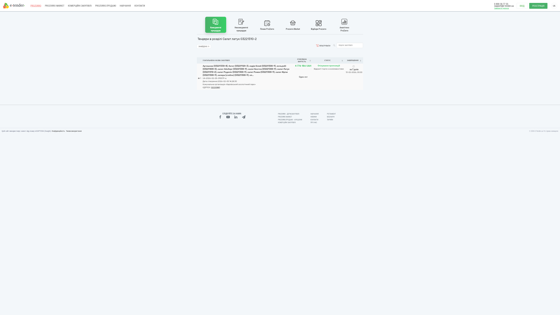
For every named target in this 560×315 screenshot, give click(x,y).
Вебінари (330, 117)
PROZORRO (35, 5)
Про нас (313, 122)
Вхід (522, 6)
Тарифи (330, 120)
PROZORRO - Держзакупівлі (288, 114)
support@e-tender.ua (504, 6)
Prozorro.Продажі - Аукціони (290, 120)
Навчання (125, 5)
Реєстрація (538, 6)
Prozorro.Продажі (105, 5)
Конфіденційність (58, 131)
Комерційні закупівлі (80, 5)
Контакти (139, 5)
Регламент (331, 114)
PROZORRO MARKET (54, 5)
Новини (313, 117)
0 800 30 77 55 (501, 4)
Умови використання (74, 131)
